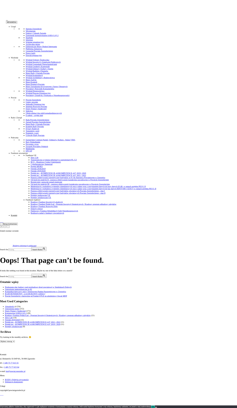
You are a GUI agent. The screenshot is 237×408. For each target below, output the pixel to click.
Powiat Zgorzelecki (33, 100)
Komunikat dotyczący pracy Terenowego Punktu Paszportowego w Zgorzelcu (35, 292)
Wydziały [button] (14, 58)
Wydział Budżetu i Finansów (37, 71)
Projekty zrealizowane (13, 326)
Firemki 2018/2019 (38, 169)
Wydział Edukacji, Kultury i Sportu (39, 69)
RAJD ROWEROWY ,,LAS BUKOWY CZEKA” (25, 294)
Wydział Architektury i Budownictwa (40, 78)
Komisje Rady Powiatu (35, 126)
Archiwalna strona (33, 44)
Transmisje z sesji (32, 131)
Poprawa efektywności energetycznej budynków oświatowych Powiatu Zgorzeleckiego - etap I (68, 191)
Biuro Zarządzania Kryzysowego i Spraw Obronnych (47, 86)
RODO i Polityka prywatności (17, 380)
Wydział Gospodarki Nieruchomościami (41, 64)
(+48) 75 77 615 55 (11, 363)
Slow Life (34, 158)
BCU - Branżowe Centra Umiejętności (46, 162)
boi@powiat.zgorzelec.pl (15, 371)
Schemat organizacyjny (35, 42)
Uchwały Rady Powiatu (35, 135)
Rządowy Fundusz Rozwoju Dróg (44, 206)
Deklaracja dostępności (14, 382)
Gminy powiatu (32, 102)
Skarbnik (29, 38)
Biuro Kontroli (31, 82)
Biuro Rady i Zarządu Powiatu (38, 73)
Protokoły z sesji (32, 133)
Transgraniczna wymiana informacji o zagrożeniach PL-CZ (54, 160)
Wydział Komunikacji (34, 75)
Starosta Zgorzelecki (34, 29)
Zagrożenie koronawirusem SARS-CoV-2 (42, 35)
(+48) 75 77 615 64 (11, 367)
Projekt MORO (37, 166)
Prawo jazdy (30, 53)
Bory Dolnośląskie (33, 142)
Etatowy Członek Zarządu (36, 33)
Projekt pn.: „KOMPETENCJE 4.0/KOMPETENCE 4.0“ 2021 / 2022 (58, 175)
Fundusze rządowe (33, 200)
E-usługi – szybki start (34, 115)
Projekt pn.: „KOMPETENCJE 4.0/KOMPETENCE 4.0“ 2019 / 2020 (58, 173)
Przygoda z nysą (32, 144)
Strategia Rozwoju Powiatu (36, 106)
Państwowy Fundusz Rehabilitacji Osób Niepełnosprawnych (54, 211)
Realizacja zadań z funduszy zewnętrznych (47, 213)
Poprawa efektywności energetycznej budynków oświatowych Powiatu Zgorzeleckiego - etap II (68, 193)
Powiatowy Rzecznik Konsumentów (40, 89)
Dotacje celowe (37, 209)
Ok (153, 407)
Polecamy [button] (15, 138)
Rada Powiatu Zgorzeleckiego (37, 120)
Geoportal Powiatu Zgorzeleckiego (39, 51)
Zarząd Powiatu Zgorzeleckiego (38, 122)
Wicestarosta (30, 31)
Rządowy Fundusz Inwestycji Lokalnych (47, 202)
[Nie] (156, 407)
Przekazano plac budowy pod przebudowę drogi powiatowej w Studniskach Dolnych (38, 287)
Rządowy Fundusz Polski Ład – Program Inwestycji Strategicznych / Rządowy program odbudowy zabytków (73, 204)
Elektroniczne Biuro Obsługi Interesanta (41, 47)
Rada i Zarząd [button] (16, 118)
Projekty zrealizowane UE (41, 198)
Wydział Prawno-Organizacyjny (38, 93)
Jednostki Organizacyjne (35, 104)
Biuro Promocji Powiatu (35, 84)
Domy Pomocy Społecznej (36, 109)
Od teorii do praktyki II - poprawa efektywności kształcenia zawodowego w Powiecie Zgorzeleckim (70, 180)
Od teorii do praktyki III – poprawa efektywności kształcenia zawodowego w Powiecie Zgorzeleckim (70, 184)
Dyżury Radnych (32, 129)
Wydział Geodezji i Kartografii (38, 67)
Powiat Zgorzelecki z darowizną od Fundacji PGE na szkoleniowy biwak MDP (36, 296)
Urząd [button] (13, 27)
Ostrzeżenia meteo (12, 309)
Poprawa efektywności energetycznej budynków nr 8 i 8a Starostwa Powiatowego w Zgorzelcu (68, 178)
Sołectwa (29, 111)
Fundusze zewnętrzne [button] (19, 153)
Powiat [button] (13, 98)
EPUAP (29, 151)
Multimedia (30, 149)
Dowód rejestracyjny (34, 55)
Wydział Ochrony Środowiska (37, 60)
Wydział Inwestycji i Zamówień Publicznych (43, 62)
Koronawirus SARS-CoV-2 (16, 313)
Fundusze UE (31, 155)
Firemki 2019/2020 (38, 171)
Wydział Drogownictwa (35, 91)
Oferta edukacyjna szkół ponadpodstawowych (44, 113)
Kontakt (14, 215)
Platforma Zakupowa (34, 49)
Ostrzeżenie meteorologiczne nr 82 (18, 289)
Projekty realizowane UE (40, 195)
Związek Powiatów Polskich (37, 146)
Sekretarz (29, 40)
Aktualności (9, 306)
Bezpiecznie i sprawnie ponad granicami (46, 182)
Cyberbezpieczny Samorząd (41, 164)
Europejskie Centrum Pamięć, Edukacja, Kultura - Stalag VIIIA (50, 140)
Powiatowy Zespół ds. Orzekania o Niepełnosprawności (47, 95)
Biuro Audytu (31, 80)
